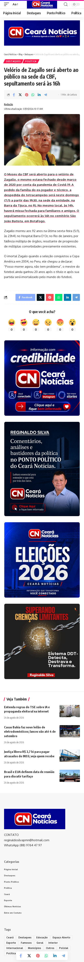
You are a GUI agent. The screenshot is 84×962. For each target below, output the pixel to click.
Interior (53, 942)
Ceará (9, 937)
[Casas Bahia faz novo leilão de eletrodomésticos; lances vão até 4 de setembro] (70, 731)
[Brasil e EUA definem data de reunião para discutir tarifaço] (70, 776)
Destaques (13, 61)
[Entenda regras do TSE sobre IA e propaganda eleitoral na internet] (70, 711)
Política (30, 61)
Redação (8, 104)
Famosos (26, 942)
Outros (50, 948)
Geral (39, 942)
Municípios (34, 948)
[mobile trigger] (7, 4)
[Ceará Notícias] (42, 4)
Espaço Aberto (61, 937)
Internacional (14, 948)
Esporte (11, 942)
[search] (66, 4)
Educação (42, 937)
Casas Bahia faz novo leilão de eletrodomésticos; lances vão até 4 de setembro (30, 731)
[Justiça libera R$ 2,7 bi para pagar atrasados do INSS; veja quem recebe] (70, 756)
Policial (63, 948)
